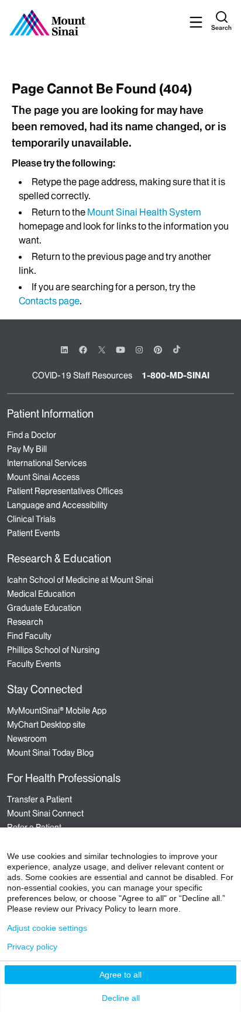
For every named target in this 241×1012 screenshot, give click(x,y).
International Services (47, 463)
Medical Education (41, 594)
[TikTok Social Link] (177, 349)
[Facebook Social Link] (83, 348)
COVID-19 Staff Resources (82, 375)
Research (25, 622)
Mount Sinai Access (43, 477)
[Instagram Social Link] (139, 349)
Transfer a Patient (39, 799)
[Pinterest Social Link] (158, 349)
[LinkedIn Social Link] (64, 349)
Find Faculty (29, 636)
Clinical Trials (31, 519)
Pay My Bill (27, 449)
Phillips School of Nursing (53, 650)
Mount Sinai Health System (144, 212)
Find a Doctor (31, 435)
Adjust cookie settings (47, 928)
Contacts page (49, 301)
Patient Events (33, 533)
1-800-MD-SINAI (175, 375)
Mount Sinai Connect (45, 813)
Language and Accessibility (57, 505)
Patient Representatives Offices (65, 491)
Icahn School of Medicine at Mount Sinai (80, 580)
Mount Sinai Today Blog (50, 752)
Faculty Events (34, 664)
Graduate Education (44, 608)
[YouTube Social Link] (120, 349)
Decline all (121, 998)
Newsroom (27, 738)
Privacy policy (32, 946)
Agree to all (120, 974)
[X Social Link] (102, 349)
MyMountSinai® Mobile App (56, 710)
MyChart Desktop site (46, 724)
